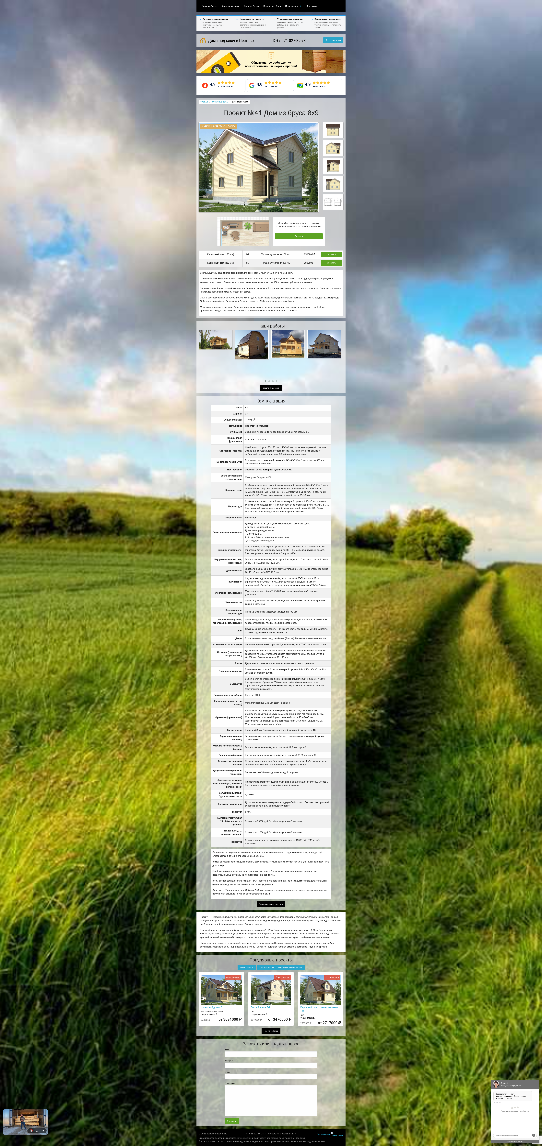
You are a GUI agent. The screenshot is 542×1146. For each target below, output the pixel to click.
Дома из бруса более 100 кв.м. (290, 968)
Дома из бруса (209, 6)
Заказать (331, 254)
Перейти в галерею (271, 388)
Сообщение (230, 1083)
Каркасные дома (231, 6)
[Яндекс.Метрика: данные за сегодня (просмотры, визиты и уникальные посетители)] (337, 1134)
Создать (299, 236)
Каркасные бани (272, 6)
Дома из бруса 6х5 (246, 968)
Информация (292, 6)
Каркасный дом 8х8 (211, 1007)
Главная (204, 102)
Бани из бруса (251, 6)
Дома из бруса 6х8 (266, 968)
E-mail (227, 1072)
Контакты (311, 6)
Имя (227, 1049)
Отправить (232, 1121)
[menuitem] (209, 6)
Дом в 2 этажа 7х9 (260, 1007)
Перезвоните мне (333, 40)
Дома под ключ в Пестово (230, 40)
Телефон (229, 1061)
